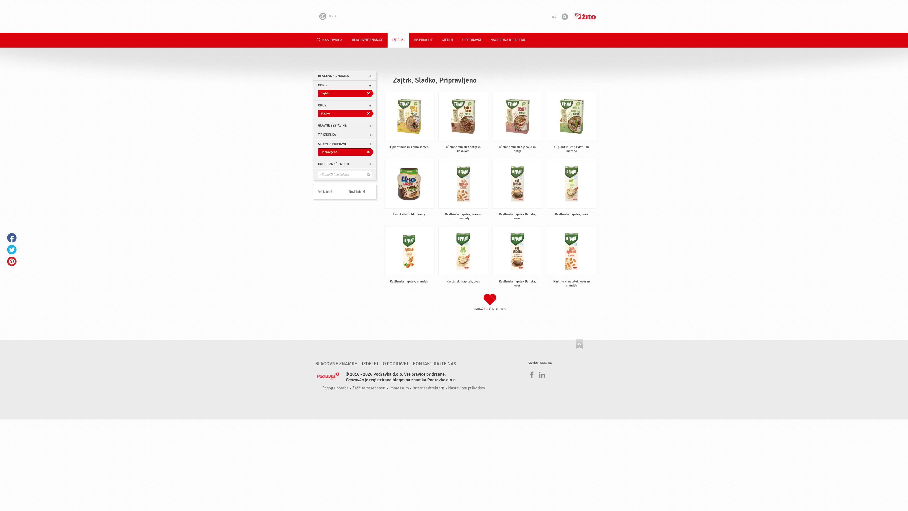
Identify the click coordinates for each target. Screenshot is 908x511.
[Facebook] (531, 374)
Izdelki (398, 40)
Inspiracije (423, 40)
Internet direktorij (428, 388)
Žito (585, 16)
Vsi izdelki (325, 192)
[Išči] (564, 17)
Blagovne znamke (367, 40)
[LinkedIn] (541, 374)
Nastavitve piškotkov (466, 388)
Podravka (454, 16)
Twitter (12, 249)
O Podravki (471, 40)
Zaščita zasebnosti (368, 388)
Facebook (12, 237)
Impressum (399, 388)
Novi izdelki (357, 192)
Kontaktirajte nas (434, 364)
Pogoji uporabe (335, 388)
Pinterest (12, 261)
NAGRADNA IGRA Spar (507, 40)
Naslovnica (332, 40)
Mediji (447, 40)
